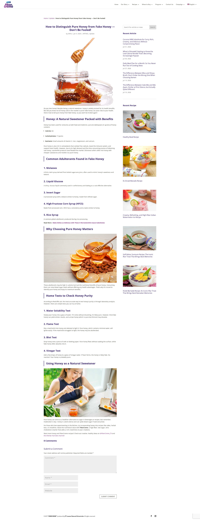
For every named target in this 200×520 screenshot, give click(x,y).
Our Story (124, 4)
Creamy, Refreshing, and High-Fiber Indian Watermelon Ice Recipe (139, 216)
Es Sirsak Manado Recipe (132, 181)
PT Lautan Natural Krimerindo (74, 516)
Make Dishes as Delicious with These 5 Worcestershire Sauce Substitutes (79, 223)
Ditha (70, 34)
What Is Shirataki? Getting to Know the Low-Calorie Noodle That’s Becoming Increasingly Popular (138, 53)
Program (158, 4)
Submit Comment (108, 496)
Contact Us (169, 4)
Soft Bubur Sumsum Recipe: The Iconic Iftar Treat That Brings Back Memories (138, 255)
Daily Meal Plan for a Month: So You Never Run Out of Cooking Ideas (139, 64)
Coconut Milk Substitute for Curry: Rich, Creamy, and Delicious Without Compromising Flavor (138, 41)
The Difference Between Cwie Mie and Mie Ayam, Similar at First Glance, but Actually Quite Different (139, 87)
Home (116, 4)
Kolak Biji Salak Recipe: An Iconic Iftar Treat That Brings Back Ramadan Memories (139, 292)
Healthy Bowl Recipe (131, 137)
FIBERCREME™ (52, 516)
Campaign (179, 4)
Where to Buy (146, 4)
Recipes (134, 4)
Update (51, 18)
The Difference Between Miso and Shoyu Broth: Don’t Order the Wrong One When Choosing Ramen (139, 75)
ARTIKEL (85, 34)
